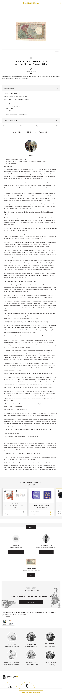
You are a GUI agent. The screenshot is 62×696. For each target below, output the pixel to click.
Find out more (31, 602)
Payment (38, 125)
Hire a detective (46, 552)
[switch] (11, 624)
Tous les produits (27, 9)
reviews (8, 616)
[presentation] (5, 51)
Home (19, 9)
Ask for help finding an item (31, 692)
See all (31, 527)
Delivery (22, 125)
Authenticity (5, 125)
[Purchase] (50, 513)
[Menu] (14, 620)
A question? (56, 125)
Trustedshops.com (21, 614)
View (31, 575)
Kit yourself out (16, 552)
